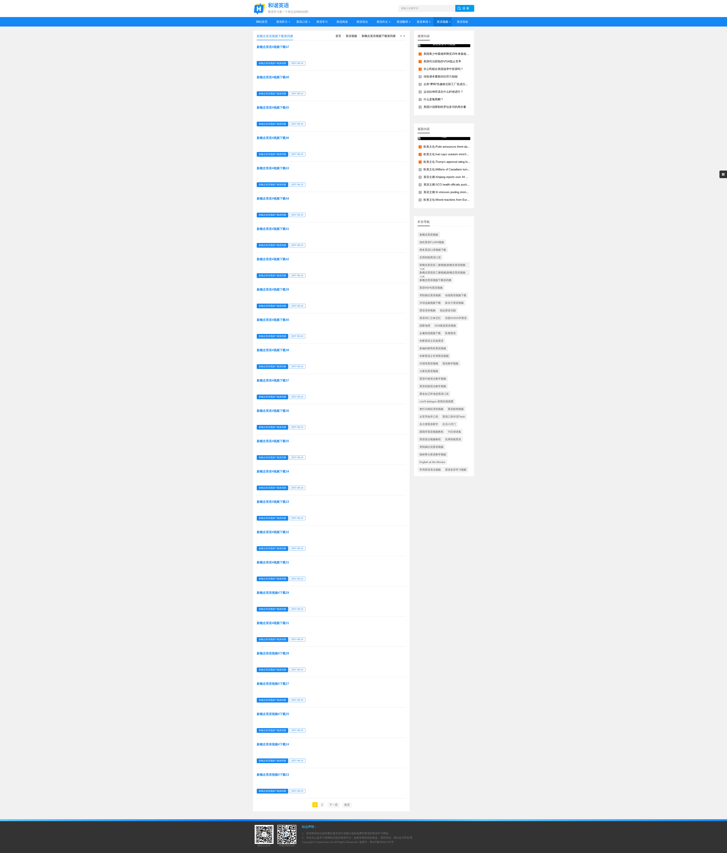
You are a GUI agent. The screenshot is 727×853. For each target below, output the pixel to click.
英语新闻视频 (456, 408)
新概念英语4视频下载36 (273, 410)
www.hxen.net (325, 842)
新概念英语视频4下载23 (273, 774)
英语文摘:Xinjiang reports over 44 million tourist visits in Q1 (460, 177)
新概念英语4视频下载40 (273, 319)
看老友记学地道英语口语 (434, 393)
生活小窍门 (449, 424)
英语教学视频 (450, 363)
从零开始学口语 (429, 416)
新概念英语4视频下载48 (273, 77)
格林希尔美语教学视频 (433, 454)
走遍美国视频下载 (430, 333)
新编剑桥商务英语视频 (433, 348)
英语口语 (302, 21)
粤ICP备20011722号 (382, 842)
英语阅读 (342, 21)
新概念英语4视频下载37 (273, 380)
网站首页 (262, 21)
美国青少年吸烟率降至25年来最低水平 (448, 53)
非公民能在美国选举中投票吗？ (443, 68)
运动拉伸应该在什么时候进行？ (443, 91)
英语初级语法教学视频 (433, 386)
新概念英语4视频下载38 (273, 350)
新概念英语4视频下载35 (273, 441)
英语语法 (362, 21)
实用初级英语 (453, 439)
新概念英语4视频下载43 (273, 168)
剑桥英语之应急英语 (431, 340)
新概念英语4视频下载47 (273, 47)
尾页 (347, 804)
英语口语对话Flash (453, 416)
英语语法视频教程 (430, 439)
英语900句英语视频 (431, 287)
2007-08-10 (297, 63)
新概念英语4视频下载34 (273, 471)
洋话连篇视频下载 (430, 302)
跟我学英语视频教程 (431, 431)
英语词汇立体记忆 (430, 318)
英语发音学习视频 (455, 469)
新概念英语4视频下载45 (273, 107)
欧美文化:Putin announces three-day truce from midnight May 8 (463, 146)
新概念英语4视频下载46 (273, 137)
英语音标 (462, 21)
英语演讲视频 (427, 310)
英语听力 (282, 21)
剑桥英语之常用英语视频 (434, 355)
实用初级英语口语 (430, 257)
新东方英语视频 (454, 302)
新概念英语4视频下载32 (273, 532)
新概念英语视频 (429, 234)
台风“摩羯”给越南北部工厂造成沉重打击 (449, 84)
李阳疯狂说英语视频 (431, 446)
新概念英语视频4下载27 (273, 683)
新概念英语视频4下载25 (273, 714)
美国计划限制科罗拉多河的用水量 (445, 106)
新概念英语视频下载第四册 (379, 36)
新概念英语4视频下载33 (273, 501)
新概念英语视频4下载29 (273, 592)
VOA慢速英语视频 (445, 325)
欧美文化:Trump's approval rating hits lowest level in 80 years (461, 161)
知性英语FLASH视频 (432, 242)
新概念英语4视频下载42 (273, 259)
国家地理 (425, 325)
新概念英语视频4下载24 (273, 744)
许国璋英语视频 (429, 363)
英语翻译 (402, 21)
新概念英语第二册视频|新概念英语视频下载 (442, 265)
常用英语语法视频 (430, 469)
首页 (338, 36)
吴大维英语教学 (429, 424)
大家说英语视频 (429, 371)
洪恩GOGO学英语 (456, 318)
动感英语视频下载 (455, 295)
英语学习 (322, 21)
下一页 (333, 804)
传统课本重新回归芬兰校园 (441, 76)
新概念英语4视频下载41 (273, 228)
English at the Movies (432, 462)
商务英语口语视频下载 (433, 249)
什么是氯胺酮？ (433, 99)
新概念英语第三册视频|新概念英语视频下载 (442, 273)
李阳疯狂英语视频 (430, 295)
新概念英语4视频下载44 (273, 198)
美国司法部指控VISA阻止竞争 (442, 61)
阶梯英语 (450, 333)
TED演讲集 (454, 431)
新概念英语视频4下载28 (273, 653)
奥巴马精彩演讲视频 (431, 408)
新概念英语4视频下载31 (273, 562)
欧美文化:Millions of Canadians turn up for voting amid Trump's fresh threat (470, 169)
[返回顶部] (719, 764)
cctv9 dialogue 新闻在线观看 (436, 401)
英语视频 (442, 21)
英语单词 (422, 21)
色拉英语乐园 (448, 310)
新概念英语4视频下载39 (273, 289)
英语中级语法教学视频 (433, 378)
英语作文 (382, 21)
